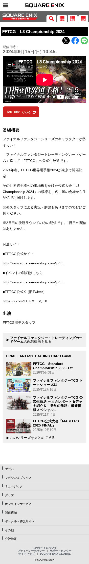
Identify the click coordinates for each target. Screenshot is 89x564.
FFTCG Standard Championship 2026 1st (53, 366)
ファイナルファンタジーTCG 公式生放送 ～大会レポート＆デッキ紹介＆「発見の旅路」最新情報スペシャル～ (58, 403)
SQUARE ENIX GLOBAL (55, 553)
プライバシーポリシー (31, 550)
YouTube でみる (18, 112)
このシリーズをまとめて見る (32, 438)
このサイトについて (44, 547)
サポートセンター (60, 550)
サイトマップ (26, 553)
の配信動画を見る (46, 340)
